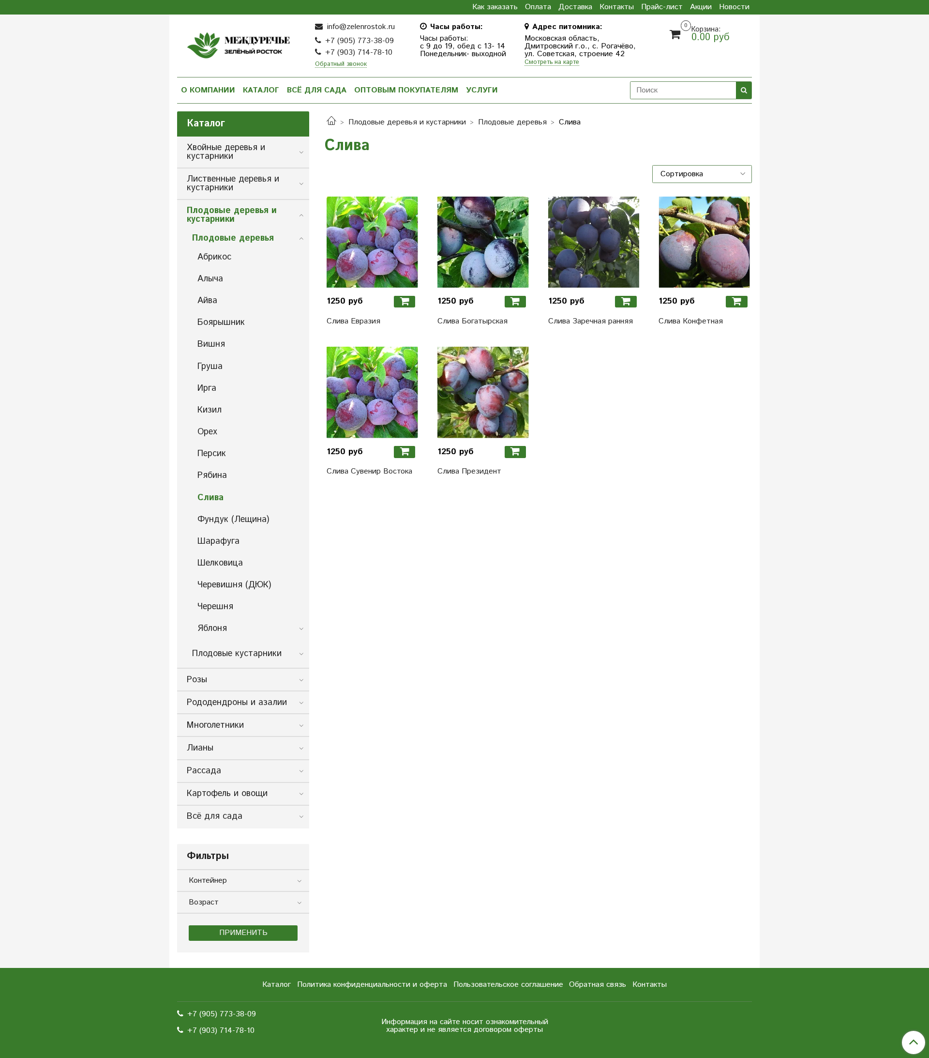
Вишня (211, 344)
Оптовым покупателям (406, 90)
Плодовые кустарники (237, 653)
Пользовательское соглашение (508, 984)
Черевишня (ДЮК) (234, 585)
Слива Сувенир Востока (369, 471)
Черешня (215, 606)
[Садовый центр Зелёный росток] (238, 43)
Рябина (212, 475)
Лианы (200, 748)
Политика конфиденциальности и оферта (372, 984)
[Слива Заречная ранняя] (594, 242)
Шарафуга (218, 541)
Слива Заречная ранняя (590, 321)
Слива (210, 497)
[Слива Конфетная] (704, 242)
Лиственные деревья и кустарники (233, 183)
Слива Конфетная (691, 321)
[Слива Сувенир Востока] (372, 392)
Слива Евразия (353, 321)
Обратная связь (597, 984)
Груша (210, 366)
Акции (701, 7)
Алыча (210, 279)
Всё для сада (316, 90)
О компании (208, 90)
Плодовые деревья (512, 122)
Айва (207, 300)
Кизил (209, 410)
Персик (211, 453)
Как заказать (495, 7)
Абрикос (214, 257)
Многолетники (215, 725)
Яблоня (212, 628)
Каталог (261, 90)
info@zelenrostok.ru (360, 26)
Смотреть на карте (551, 63)
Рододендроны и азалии (237, 702)
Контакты (616, 7)
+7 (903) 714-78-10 (358, 52)
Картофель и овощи (227, 793)
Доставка (575, 7)
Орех (207, 432)
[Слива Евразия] (372, 242)
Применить (243, 932)
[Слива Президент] (483, 392)
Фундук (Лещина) (233, 519)
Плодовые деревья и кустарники (407, 122)
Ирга (206, 388)
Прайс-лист (662, 7)
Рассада (204, 771)
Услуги (482, 90)
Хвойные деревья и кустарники (226, 152)
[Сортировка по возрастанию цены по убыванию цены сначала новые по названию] (702, 174)
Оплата (538, 7)
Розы (197, 680)
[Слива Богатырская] (483, 242)
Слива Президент (469, 471)
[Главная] (331, 122)
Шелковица (220, 563)
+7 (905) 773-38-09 (359, 40)
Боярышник (221, 322)
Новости (734, 7)
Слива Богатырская (472, 321)
